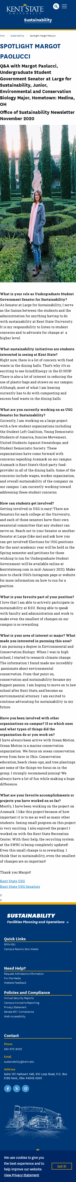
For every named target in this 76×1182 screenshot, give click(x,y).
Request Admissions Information (24, 973)
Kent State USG (12, 881)
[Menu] (64, 6)
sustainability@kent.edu (19, 1061)
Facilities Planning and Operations (35, 921)
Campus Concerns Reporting (21, 1002)
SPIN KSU (9, 944)
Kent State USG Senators (20, 886)
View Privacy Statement (21, 1174)
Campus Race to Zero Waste (21, 949)
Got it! (61, 1166)
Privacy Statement (15, 1007)
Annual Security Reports (19, 998)
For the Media (12, 978)
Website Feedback (15, 982)
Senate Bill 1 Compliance (19, 1011)
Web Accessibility (15, 1016)
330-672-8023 (13, 1049)
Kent (2, 35)
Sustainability (38, 19)
